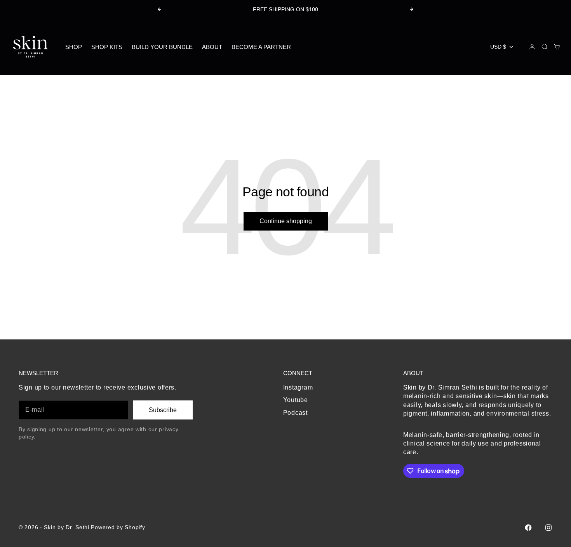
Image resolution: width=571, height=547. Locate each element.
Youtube (295, 400)
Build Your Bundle (162, 47)
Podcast (295, 412)
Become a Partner (261, 47)
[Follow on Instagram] (548, 527)
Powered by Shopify (118, 527)
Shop (73, 47)
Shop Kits (106, 47)
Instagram (298, 387)
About (212, 47)
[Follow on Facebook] (528, 527)
